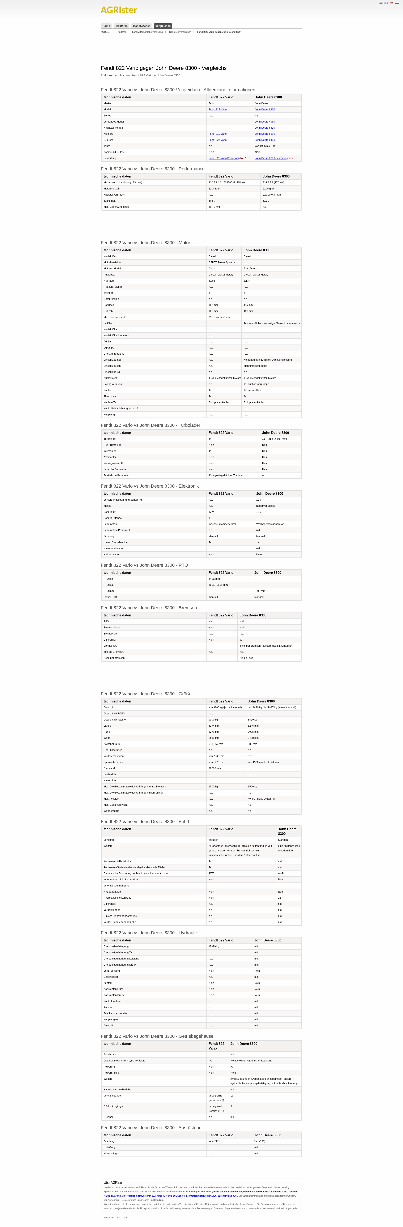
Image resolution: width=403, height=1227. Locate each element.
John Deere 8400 (265, 139)
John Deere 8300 (265, 109)
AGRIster (105, 32)
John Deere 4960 (265, 121)
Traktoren (121, 25)
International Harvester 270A (271, 1191)
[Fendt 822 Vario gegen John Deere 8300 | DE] (391, 3)
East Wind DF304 (227, 1195)
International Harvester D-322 (139, 1195)
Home (106, 25)
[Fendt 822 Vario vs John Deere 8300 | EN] (380, 3)
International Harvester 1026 (201, 1195)
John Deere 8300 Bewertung (271, 158)
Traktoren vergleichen (180, 32)
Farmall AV (249, 1191)
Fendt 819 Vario (218, 133)
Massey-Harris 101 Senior (170, 1195)
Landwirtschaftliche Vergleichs (147, 32)
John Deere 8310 (265, 127)
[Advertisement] (201, 49)
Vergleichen (163, 25)
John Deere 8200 (265, 133)
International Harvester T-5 (227, 1191)
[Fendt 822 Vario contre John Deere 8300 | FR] (386, 3)
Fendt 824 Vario (218, 139)
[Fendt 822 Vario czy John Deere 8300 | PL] (397, 3)
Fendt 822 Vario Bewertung (224, 158)
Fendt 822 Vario (218, 109)
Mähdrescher (141, 25)
